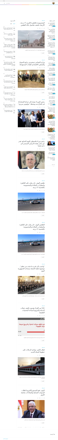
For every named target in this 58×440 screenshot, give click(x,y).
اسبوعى (14, 23)
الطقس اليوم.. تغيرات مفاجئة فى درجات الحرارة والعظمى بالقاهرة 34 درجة (9, 87)
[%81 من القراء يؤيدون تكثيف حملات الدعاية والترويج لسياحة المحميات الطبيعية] (31, 326)
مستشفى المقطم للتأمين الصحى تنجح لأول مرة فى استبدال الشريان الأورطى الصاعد (51, 59)
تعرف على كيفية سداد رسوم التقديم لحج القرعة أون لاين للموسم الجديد (10, 57)
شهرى (11, 23)
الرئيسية (7, 3)
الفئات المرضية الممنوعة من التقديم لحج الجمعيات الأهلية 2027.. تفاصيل (51, 148)
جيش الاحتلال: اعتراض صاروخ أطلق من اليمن (52, 97)
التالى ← (25, 427)
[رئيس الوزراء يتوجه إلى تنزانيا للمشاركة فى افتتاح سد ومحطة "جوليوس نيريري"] (31, 118)
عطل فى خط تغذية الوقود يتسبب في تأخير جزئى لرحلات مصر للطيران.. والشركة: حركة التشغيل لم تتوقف (51, 110)
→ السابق (43, 427)
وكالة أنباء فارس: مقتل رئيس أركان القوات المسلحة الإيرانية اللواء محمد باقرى (52, 31)
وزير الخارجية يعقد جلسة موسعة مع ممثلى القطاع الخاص (9, 52)
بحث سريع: (53, 164)
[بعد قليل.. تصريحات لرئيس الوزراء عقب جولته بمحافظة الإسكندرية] (51, 84)
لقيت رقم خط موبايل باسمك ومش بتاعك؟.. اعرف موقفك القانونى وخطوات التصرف (9, 93)
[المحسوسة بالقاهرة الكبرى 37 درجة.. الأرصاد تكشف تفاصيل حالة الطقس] (31, 39)
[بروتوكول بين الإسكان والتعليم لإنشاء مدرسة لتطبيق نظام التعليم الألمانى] (51, 64)
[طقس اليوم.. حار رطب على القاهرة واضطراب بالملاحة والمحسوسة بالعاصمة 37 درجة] (31, 201)
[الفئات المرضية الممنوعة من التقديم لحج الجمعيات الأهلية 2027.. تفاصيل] (51, 143)
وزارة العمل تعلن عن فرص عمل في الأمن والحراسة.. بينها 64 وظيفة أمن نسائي (9, 99)
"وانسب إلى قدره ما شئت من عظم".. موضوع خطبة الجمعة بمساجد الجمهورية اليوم (31, 268)
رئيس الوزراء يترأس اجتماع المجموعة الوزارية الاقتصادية (51, 158)
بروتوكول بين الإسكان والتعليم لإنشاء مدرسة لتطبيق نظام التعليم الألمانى (51, 69)
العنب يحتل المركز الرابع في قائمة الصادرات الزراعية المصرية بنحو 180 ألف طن (9, 82)
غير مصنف (43, 20)
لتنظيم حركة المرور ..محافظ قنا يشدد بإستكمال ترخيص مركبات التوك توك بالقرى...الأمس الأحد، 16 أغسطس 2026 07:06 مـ (9, 46)
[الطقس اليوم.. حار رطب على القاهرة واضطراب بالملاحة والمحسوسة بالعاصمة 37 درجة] (31, 243)
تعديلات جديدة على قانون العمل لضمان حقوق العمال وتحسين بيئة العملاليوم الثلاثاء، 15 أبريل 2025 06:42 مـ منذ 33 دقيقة (51, 45)
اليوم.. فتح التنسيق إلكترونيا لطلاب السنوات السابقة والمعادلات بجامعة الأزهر (33, 393)
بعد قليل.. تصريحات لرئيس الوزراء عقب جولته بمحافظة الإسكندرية (51, 89)
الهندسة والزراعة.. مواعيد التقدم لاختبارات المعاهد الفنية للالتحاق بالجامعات (51, 79)
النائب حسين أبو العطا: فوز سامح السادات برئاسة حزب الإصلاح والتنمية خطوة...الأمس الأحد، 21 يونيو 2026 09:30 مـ (51, 136)
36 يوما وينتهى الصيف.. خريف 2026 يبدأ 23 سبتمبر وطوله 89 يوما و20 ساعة (9, 29)
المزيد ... (43, 92)
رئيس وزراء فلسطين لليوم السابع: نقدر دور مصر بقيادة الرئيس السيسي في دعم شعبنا (31, 143)
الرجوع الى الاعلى (5, 438)
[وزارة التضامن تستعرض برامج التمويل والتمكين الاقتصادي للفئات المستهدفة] (31, 78)
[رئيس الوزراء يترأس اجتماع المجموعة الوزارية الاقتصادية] (51, 153)
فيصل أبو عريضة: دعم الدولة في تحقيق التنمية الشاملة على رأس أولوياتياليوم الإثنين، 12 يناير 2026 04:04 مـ (51, 123)
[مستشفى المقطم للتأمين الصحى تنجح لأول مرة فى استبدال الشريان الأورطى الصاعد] (51, 52)
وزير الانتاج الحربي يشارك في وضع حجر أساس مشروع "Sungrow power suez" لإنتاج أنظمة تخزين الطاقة (9, 105)
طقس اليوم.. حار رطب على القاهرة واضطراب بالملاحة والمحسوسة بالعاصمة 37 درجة (33, 185)
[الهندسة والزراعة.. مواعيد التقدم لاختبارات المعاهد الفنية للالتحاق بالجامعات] (51, 74)
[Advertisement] (29, 11)
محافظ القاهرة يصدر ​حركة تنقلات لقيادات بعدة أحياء (9, 34)
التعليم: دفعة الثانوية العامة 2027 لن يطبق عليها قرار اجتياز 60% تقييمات (9, 70)
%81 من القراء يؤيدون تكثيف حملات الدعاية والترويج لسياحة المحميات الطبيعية (33, 310)
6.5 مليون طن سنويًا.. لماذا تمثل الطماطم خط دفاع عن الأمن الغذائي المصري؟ (9, 39)
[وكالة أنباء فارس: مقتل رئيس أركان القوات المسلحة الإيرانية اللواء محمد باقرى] (51, 25)
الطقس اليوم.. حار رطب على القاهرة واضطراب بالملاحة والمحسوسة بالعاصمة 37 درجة (32, 227)
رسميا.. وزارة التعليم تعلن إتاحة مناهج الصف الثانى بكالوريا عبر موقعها (9, 111)
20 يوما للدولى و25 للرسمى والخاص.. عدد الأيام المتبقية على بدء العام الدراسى (9, 76)
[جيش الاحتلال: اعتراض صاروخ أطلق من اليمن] (51, 93)
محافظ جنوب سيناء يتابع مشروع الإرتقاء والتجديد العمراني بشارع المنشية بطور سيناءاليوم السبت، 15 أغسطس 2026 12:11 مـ (9, 64)
